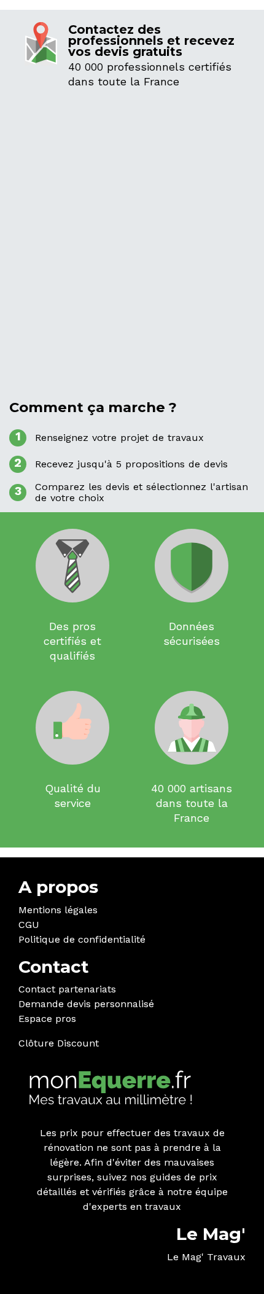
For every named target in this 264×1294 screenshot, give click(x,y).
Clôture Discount (58, 1043)
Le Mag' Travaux (206, 1257)
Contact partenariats (67, 989)
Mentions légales (58, 910)
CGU (28, 924)
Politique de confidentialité (82, 939)
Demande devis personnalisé (86, 1004)
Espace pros (47, 1018)
